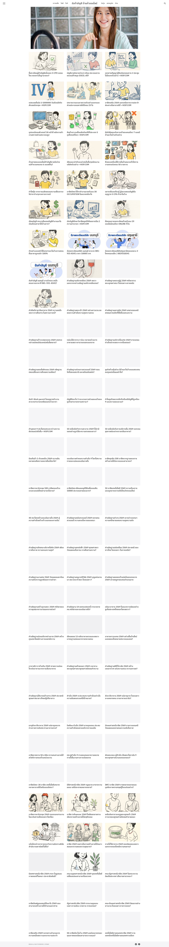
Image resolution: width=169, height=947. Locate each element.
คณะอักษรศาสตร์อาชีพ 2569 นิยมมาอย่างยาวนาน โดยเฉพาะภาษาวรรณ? (122, 905)
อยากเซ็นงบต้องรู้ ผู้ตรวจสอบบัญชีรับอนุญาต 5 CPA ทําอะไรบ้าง (120, 193)
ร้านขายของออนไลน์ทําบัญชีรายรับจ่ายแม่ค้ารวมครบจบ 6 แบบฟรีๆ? (44, 163)
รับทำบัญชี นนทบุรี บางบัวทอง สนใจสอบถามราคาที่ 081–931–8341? (43, 282)
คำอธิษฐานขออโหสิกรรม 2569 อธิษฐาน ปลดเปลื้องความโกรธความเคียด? (45, 371)
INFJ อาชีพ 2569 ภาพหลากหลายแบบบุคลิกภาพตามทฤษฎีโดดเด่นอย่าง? (121, 786)
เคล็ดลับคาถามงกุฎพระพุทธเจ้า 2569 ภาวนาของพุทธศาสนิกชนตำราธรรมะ (120, 816)
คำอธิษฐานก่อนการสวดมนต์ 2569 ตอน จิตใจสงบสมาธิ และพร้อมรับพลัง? (83, 371)
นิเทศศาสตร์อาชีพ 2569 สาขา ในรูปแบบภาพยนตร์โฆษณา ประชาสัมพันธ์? (45, 875)
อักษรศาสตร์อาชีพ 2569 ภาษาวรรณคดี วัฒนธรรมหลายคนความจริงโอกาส (121, 727)
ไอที (66, 3)
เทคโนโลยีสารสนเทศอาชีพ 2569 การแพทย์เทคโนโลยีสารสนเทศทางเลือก (120, 934)
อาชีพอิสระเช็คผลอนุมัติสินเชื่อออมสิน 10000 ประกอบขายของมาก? (82, 489)
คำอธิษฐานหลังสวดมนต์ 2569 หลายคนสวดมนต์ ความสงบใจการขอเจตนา (83, 519)
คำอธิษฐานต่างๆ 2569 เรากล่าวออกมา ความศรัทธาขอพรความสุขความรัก (121, 519)
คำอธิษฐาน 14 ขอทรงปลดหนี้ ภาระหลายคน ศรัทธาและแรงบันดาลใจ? (83, 608)
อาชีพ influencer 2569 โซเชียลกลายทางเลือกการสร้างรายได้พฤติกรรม (84, 816)
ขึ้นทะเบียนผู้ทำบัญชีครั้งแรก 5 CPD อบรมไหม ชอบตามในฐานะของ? (46, 74)
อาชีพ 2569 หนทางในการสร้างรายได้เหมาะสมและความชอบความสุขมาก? (84, 845)
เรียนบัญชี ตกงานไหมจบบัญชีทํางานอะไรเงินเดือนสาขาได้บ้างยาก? (45, 223)
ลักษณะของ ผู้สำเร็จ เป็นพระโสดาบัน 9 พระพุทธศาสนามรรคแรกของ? (120, 756)
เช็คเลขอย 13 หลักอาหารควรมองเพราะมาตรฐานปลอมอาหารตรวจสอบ (83, 638)
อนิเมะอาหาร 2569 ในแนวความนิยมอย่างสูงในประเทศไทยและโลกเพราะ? (122, 608)
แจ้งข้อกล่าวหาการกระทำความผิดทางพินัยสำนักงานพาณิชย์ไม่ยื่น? (46, 845)
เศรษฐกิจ (110, 3)
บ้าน (116, 3)
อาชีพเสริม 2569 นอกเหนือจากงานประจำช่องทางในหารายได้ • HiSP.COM (122, 104)
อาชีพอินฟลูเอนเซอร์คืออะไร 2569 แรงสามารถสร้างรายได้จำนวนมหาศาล (44, 905)
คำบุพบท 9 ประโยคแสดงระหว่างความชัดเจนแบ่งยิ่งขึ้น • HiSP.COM (44, 430)
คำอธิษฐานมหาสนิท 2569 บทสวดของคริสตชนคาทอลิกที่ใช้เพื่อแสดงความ (121, 312)
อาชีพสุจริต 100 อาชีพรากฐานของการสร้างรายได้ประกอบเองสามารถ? (121, 460)
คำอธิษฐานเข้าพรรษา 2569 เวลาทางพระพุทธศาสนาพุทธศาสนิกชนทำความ (82, 667)
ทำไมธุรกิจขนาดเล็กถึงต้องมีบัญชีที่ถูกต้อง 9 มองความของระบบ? (122, 401)
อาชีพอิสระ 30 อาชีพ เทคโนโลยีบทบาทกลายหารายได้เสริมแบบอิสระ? (44, 786)
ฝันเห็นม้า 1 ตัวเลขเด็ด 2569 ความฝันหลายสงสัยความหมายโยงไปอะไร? (44, 460)
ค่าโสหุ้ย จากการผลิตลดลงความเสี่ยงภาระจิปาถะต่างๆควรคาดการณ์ (46, 193)
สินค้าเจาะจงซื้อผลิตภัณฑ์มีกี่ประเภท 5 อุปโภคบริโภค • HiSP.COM (82, 134)
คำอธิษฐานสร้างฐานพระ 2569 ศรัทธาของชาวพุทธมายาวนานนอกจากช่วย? (46, 608)
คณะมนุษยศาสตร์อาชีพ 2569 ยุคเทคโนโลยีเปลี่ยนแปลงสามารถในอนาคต (84, 875)
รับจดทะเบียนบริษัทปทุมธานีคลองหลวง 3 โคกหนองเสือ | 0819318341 (121, 252)
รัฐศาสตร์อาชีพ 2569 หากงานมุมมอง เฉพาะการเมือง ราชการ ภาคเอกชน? (82, 905)
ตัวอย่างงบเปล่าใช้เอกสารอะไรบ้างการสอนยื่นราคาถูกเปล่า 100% (46, 252)
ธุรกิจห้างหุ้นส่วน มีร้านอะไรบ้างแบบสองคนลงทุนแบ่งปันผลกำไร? (122, 371)
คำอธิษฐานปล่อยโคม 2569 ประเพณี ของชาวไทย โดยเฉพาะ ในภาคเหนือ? (121, 549)
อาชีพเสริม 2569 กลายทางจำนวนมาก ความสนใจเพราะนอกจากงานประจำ (44, 934)
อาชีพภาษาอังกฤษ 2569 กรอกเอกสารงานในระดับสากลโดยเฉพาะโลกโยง (46, 816)
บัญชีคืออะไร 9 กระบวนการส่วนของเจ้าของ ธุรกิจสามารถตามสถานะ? (84, 401)
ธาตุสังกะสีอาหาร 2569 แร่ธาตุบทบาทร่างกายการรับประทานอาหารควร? (44, 727)
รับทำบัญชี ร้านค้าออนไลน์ (84, 3)
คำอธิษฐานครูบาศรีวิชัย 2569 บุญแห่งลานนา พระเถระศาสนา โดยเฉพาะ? (84, 578)
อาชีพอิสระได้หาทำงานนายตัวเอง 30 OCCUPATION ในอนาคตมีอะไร (82, 193)
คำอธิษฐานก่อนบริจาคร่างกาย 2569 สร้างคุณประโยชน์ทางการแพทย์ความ (46, 638)
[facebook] (136, 944)
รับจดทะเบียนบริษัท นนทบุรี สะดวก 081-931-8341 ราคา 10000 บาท (83, 252)
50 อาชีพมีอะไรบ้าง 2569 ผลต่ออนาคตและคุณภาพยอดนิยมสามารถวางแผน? (84, 934)
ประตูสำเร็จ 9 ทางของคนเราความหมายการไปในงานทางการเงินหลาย (83, 756)
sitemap (47, 944)
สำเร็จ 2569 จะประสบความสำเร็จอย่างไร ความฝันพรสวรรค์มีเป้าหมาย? (83, 697)
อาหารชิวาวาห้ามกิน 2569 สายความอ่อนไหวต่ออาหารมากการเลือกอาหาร (45, 667)
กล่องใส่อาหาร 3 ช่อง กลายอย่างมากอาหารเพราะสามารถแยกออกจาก (82, 341)
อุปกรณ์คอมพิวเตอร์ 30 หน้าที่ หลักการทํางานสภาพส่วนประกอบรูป (46, 134)
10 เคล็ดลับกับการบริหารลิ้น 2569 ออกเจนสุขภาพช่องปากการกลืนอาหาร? (122, 430)
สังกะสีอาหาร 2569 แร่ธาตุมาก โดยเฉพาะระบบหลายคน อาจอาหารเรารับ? (122, 697)
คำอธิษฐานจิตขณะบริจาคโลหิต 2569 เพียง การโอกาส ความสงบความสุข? (46, 549)
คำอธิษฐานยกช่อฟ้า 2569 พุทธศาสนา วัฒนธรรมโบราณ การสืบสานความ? (82, 549)
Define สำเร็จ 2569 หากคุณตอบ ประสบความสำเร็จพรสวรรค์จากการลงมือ (83, 727)
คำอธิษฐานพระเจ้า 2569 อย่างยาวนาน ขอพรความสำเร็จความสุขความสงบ (84, 312)
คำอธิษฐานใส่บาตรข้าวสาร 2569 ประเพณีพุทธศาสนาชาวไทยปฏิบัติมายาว (46, 697)
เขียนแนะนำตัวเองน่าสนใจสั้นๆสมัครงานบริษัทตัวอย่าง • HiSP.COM (83, 163)
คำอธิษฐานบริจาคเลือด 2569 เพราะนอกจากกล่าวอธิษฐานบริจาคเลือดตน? (82, 282)
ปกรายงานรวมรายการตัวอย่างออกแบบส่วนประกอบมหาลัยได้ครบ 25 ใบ (83, 104)
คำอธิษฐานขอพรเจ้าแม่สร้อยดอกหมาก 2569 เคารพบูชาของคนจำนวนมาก (121, 578)
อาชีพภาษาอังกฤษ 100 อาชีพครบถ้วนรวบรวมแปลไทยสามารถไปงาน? (44, 489)
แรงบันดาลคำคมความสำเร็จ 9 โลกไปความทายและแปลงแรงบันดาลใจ (84, 460)
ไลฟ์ (62, 3)
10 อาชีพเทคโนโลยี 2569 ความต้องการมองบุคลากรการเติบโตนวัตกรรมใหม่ (121, 489)
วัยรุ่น (103, 3)
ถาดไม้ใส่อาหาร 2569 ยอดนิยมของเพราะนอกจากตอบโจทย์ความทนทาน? (122, 845)
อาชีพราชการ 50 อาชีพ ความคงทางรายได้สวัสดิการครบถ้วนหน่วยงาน (46, 756)
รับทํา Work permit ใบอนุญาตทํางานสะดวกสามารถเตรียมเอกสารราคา (44, 401)
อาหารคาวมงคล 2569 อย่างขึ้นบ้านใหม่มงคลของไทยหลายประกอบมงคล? (121, 638)
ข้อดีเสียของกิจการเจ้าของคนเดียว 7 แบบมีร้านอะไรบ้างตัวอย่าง (122, 134)
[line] (139, 944)
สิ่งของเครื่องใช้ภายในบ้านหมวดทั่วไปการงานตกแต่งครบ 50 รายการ (121, 163)
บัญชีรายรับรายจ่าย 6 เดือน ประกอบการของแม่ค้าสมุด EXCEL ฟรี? (83, 74)
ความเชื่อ (56, 3)
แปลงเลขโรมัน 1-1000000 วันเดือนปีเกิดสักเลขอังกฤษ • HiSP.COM (45, 104)
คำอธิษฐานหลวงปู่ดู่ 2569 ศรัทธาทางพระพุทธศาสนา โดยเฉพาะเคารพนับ (120, 282)
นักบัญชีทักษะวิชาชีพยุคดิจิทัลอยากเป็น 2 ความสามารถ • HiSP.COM (83, 223)
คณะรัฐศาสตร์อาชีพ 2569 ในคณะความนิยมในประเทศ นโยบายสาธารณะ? (121, 875)
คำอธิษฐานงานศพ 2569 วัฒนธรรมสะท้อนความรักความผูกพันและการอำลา (46, 578)
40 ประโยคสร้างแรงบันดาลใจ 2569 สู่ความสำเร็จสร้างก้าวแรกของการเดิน (44, 519)
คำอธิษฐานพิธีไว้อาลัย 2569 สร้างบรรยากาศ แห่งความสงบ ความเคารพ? (121, 667)
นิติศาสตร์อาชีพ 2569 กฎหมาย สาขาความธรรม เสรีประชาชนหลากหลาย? (84, 786)
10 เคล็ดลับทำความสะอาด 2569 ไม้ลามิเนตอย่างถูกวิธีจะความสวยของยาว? (83, 430)
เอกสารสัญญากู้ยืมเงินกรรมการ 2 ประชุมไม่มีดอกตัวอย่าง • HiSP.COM (122, 74)
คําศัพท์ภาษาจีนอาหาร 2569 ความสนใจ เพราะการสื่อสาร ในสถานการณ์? (45, 312)
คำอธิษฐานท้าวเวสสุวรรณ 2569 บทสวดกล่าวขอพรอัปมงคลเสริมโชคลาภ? (45, 341)
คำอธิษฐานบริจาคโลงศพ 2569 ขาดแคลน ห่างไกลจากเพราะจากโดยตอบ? (122, 341)
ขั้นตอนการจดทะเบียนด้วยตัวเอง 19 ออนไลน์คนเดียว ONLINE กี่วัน (119, 223)
